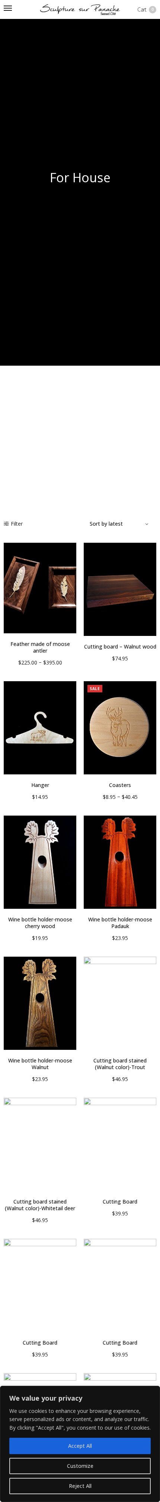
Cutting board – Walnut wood (120, 646)
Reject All (80, 1485)
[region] (80, 1444)
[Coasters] (120, 727)
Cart (145, 9)
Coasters (120, 784)
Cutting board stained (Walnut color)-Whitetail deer (40, 1205)
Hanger (40, 784)
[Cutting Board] (120, 1144)
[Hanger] (40, 727)
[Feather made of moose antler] (40, 588)
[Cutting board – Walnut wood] (120, 589)
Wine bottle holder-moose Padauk (120, 923)
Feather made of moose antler (40, 647)
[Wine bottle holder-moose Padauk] (120, 862)
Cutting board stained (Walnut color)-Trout (120, 1064)
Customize (80, 1465)
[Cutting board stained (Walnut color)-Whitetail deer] (40, 1144)
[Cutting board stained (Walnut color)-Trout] (120, 1003)
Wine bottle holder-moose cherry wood (40, 923)
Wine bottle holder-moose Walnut (40, 1064)
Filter (17, 523)
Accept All (80, 1445)
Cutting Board (120, 1201)
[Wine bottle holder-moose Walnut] (40, 1003)
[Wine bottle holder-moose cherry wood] (40, 862)
